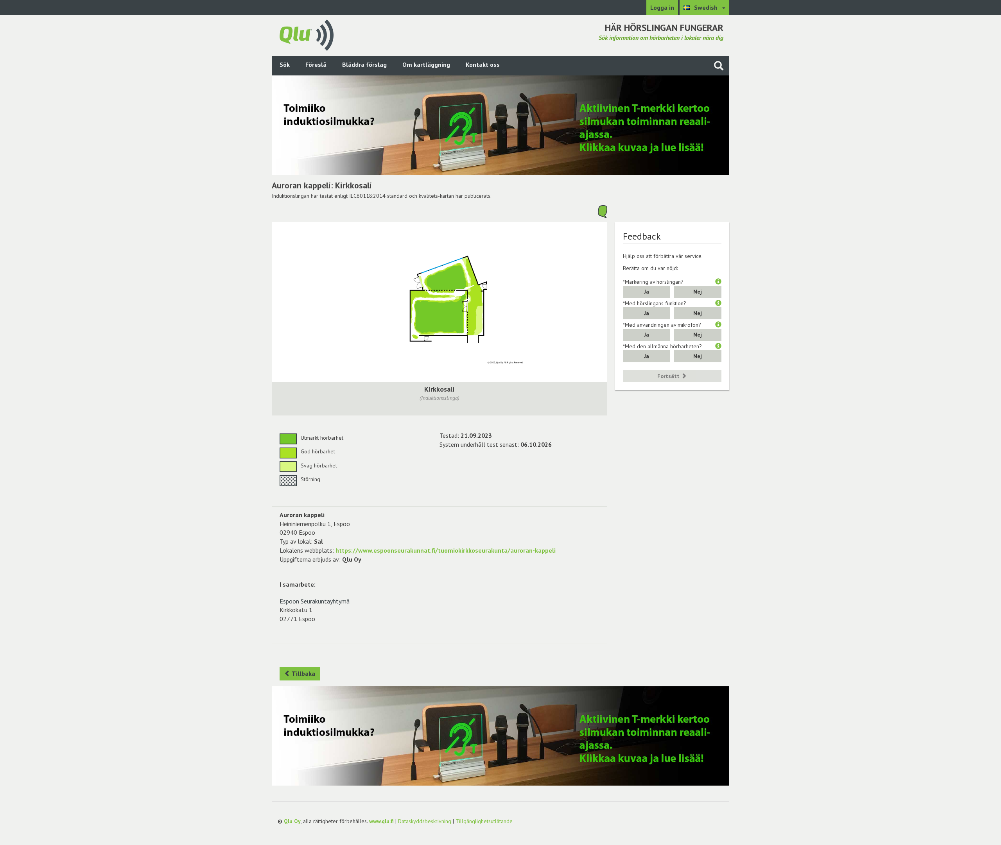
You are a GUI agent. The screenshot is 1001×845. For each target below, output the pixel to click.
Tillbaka (303, 673)
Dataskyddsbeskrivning (424, 821)
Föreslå (315, 64)
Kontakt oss (483, 64)
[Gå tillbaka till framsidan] (307, 34)
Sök (285, 64)
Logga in (662, 7)
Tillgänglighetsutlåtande (484, 821)
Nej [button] (697, 291)
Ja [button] (646, 291)
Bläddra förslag (364, 64)
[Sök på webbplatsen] (718, 65)
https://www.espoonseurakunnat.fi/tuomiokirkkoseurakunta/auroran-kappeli (445, 550)
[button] (718, 282)
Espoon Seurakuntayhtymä (315, 601)
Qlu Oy (292, 821)
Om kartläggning (426, 64)
